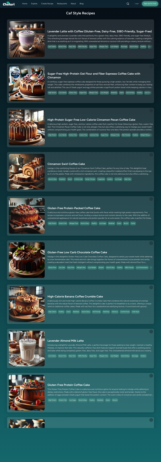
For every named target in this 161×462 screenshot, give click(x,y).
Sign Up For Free (150, 4)
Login (137, 4)
